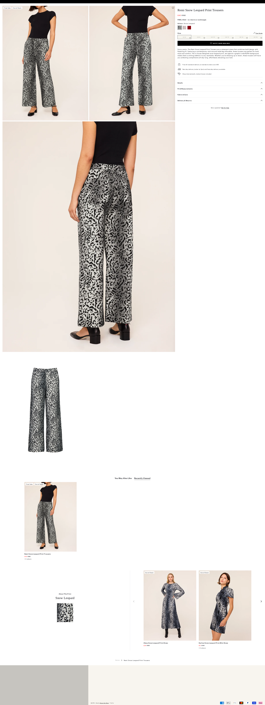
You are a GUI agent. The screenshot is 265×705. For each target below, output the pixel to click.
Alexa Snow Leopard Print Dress (156, 643)
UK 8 (201, 37)
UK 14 (244, 37)
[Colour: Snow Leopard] (180, 28)
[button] (261, 601)
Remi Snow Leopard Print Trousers (37, 554)
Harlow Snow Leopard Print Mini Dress (213, 643)
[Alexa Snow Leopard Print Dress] (170, 605)
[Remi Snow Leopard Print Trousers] (50, 517)
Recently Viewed (142, 478)
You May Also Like (123, 478)
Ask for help (225, 108)
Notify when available (221, 43)
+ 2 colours (27, 559)
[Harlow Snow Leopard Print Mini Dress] (225, 605)
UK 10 (215, 37)
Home (117, 660)
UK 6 (187, 37)
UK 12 (229, 37)
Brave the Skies (104, 703)
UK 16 (258, 37)
